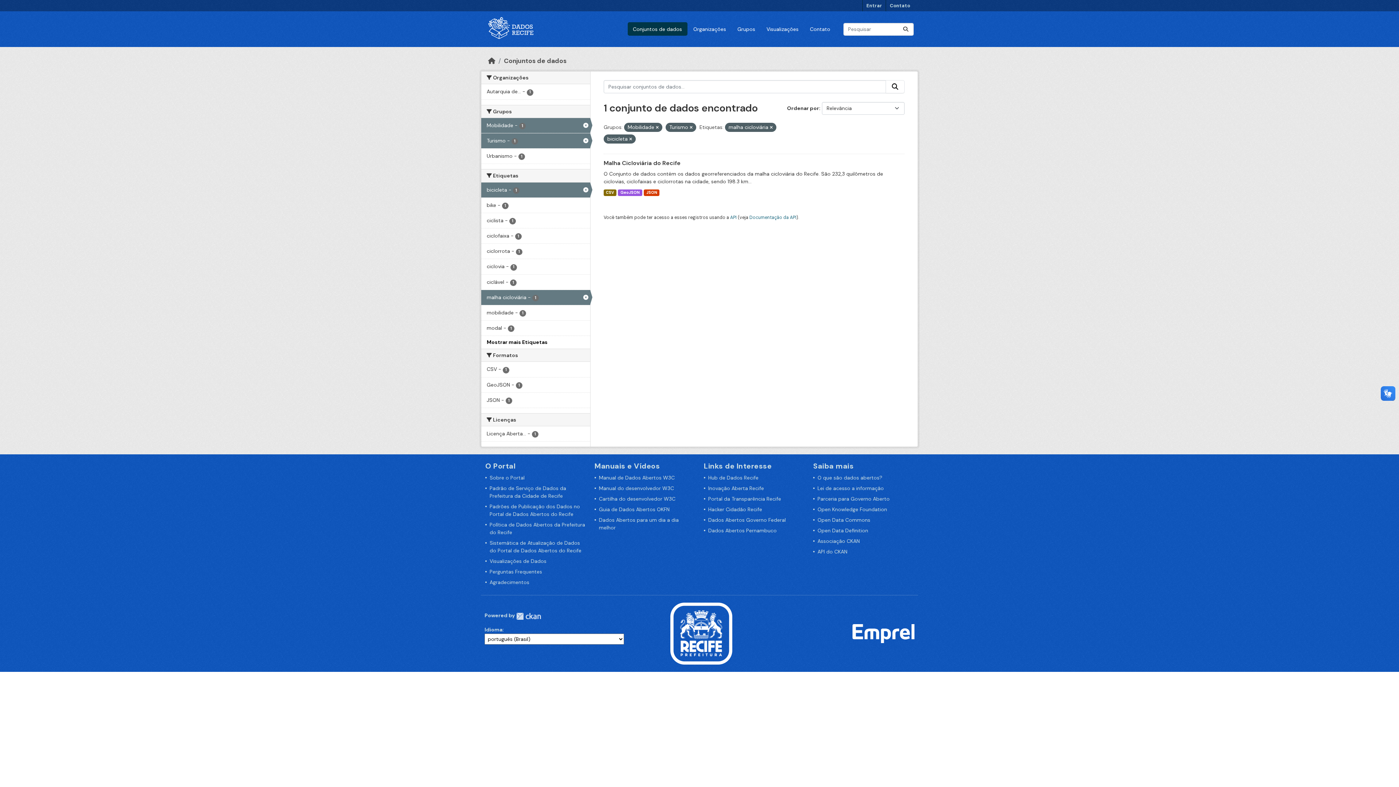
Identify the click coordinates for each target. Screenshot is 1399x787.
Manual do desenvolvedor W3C (636, 488)
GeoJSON (630, 192)
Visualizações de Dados (518, 561)
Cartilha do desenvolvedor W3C (637, 499)
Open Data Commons (844, 520)
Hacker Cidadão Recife (735, 509)
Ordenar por (803, 108)
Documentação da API (772, 217)
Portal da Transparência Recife (744, 499)
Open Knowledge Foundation (852, 509)
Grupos (746, 29)
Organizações (709, 29)
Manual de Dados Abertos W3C (637, 477)
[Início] (491, 61)
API (733, 217)
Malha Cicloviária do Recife (642, 163)
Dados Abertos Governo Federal (747, 520)
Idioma (493, 629)
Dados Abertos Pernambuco (742, 530)
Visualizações (783, 29)
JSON (651, 192)
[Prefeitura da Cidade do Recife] (701, 633)
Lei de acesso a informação (851, 488)
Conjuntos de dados (657, 29)
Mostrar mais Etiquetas (517, 342)
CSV (610, 192)
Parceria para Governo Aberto (854, 499)
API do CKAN (832, 551)
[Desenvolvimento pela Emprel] (883, 633)
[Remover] (657, 127)
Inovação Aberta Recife (736, 488)
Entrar (874, 6)
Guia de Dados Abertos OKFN (634, 509)
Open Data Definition (843, 530)
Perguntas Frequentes (516, 571)
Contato (900, 6)
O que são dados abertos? (850, 477)
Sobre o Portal (507, 477)
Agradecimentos (509, 582)
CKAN (528, 616)
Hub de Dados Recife (733, 477)
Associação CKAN (839, 541)
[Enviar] (905, 29)
